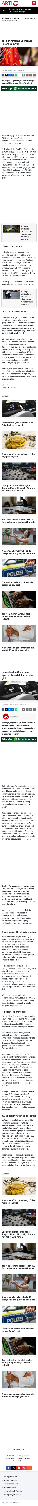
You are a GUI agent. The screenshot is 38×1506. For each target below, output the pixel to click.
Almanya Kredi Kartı (11, 1484)
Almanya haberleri (10, 1477)
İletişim (26, 1456)
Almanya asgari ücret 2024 (13, 1495)
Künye (19, 1456)
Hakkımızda (11, 1456)
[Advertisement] (19, 30)
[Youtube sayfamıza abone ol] (19, 1468)
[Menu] (34, 3)
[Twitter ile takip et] (13, 1468)
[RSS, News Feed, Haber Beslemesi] (29, 1468)
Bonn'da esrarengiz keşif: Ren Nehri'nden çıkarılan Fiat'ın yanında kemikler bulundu (21, 10)
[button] (27, 75)
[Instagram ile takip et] (24, 1468)
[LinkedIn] (12, 75)
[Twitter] (6, 75)
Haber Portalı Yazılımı (12, 1503)
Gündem (17, 18)
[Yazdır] (23, 75)
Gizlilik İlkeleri (10, 1458)
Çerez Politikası (18, 1461)
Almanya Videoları (10, 1480)
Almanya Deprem (10, 1487)
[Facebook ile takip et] (8, 1468)
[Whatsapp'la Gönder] (16, 75)
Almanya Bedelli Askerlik (13, 1491)
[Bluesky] (9, 75)
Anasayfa (7, 18)
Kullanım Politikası (24, 1458)
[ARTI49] (10, 3)
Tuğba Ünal (14, 717)
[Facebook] (3, 75)
